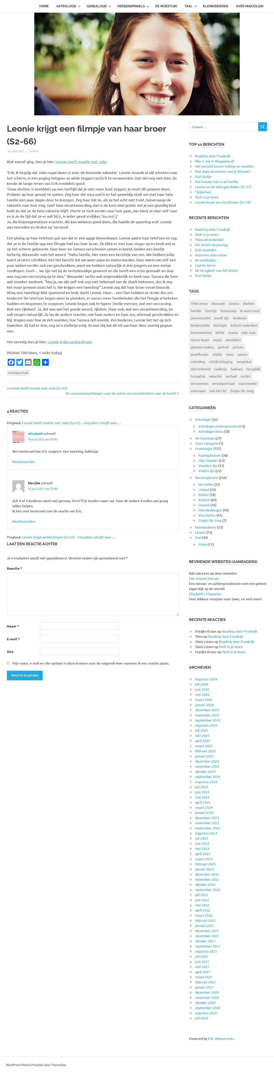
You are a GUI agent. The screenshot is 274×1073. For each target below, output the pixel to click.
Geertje (211, 310)
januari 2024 (204, 812)
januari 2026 (204, 704)
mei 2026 (202, 694)
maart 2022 (204, 915)
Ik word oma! (250, 310)
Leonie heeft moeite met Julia (81, 161)
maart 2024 (204, 807)
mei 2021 (202, 966)
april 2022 (202, 910)
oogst (217, 339)
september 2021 (207, 946)
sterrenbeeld (200, 369)
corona (234, 303)
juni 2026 (202, 689)
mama (233, 332)
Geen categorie (206, 443)
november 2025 (207, 715)
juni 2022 (202, 900)
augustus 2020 (206, 1013)
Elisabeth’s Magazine (205, 593)
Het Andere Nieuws (204, 578)
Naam (13, 626)
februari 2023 (205, 864)
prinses (238, 347)
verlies (246, 376)
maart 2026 (204, 699)
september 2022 (207, 889)
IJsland (203, 489)
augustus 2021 (206, 951)
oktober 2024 (205, 771)
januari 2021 (204, 987)
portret (223, 347)
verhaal (231, 376)
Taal (188, 6)
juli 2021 (201, 956)
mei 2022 (202, 905)
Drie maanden (205, 250)
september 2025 (207, 720)
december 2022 (207, 874)
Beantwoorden (23, 461)
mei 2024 (202, 797)
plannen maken (202, 347)
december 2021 (207, 930)
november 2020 (207, 997)
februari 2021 (205, 982)
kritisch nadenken (244, 325)
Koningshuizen (209, 455)
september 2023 (207, 828)
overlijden (233, 339)
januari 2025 (204, 756)
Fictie (202, 544)
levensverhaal (201, 332)
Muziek (204, 505)
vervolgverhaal (18, 373)
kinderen (239, 318)
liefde (220, 332)
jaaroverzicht (200, 318)
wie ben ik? (218, 390)
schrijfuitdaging (220, 361)
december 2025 (207, 709)
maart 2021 (204, 977)
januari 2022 (204, 925)
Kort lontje (203, 275)
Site (10, 651)
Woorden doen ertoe (211, 255)
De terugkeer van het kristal (216, 270)
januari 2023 (204, 869)
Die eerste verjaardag (211, 244)
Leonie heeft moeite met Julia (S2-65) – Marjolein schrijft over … (71, 423)
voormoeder (247, 383)
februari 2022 (205, 920)
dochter (249, 303)
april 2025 (202, 740)
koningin (220, 325)
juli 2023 (201, 838)
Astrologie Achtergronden (218, 426)
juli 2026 (201, 684)
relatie (217, 354)
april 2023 (202, 853)
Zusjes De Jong (241, 390)
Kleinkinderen (215, 6)
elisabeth (35, 433)
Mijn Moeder (208, 460)
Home (44, 6)
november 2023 (207, 822)
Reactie (14, 568)
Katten (203, 494)
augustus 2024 (206, 781)
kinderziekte (200, 325)
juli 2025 (201, 730)
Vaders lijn (206, 470)
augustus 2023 (206, 833)
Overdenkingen (210, 510)
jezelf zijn (221, 318)
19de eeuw (199, 303)
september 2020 (207, 1007)
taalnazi (237, 369)
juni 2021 (202, 961)
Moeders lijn (207, 465)
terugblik (253, 369)
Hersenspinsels (131, 6)
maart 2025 (204, 745)
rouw (230, 354)
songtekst (243, 361)
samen (242, 354)
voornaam (198, 390)
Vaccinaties (207, 515)
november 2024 (207, 766)
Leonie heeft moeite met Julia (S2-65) (38, 388)
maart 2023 (204, 858)
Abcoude (218, 303)
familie (196, 310)
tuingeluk (198, 376)
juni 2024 (202, 792)
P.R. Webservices (221, 1038)
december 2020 (207, 992)
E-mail (13, 639)
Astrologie (66, 6)
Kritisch (204, 500)
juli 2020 (201, 1018)
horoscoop (228, 310)
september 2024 (207, 776)
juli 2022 (201, 894)
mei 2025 (202, 735)
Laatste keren (205, 265)
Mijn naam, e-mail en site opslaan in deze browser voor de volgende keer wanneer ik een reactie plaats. (90, 663)
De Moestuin (166, 6)
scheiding (198, 361)
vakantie (215, 376)
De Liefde (205, 484)
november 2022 (207, 879)
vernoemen (199, 383)
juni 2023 (202, 843)
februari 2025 (205, 751)
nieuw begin (200, 339)
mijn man (248, 332)
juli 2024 (201, 787)
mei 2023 (202, 848)
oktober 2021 (205, 941)
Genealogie (97, 6)
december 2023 (207, 817)
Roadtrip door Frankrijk (212, 229)
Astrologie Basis (210, 431)
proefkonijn (199, 354)
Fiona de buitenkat (209, 239)
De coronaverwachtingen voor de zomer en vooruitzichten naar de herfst (120, 393)
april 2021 (202, 971)
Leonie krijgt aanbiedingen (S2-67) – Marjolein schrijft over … (69, 537)
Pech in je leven (207, 234)
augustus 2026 (206, 679)
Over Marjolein (249, 6)
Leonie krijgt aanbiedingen (70, 341)
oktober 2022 (205, 884)
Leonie (34, 151)
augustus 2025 (206, 725)
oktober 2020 (205, 1002)
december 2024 (207, 761)
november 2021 (207, 935)
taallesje (220, 369)
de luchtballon (205, 260)
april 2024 (202, 802)
